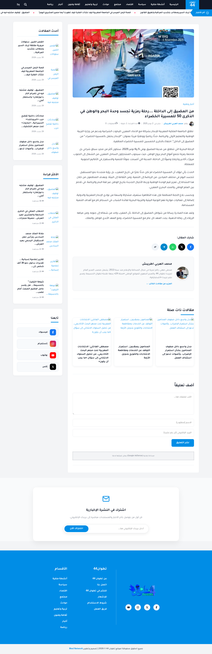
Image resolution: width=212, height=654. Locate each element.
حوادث (106, 4)
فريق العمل (100, 609)
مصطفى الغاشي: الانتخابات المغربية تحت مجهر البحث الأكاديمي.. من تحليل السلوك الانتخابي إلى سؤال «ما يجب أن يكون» (92, 354)
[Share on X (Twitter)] (181, 247)
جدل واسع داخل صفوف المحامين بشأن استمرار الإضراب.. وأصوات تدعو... (31, 145)
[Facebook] (156, 607)
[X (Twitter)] (147, 607)
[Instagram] (138, 607)
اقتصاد (129, 4)
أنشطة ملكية (158, 4)
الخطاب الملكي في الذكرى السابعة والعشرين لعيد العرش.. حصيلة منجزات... (30, 215)
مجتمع (117, 4)
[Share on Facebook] (190, 247)
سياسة (142, 4)
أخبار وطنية (188, 104)
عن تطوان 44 (99, 579)
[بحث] (25, 5)
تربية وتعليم (91, 4)
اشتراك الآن (76, 528)
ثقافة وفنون (74, 4)
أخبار (60, 4)
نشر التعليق (182, 443)
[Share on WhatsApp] (172, 247)
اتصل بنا (102, 585)
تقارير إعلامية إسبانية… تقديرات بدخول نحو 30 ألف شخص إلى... (30, 263)
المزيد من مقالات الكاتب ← (159, 284)
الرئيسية (174, 4)
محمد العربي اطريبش (157, 264)
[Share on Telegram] (163, 247)
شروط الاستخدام (97, 603)
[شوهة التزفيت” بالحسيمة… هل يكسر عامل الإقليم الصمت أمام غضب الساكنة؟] (52, 290)
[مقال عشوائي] (18, 5)
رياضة (50, 4)
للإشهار (102, 597)
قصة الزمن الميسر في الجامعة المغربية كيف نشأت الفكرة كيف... (32, 71)
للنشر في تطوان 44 (96, 591)
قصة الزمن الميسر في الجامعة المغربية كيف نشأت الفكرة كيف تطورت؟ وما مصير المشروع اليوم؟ (89, 13)
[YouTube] (128, 607)
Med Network (76, 649)
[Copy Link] (155, 247)
